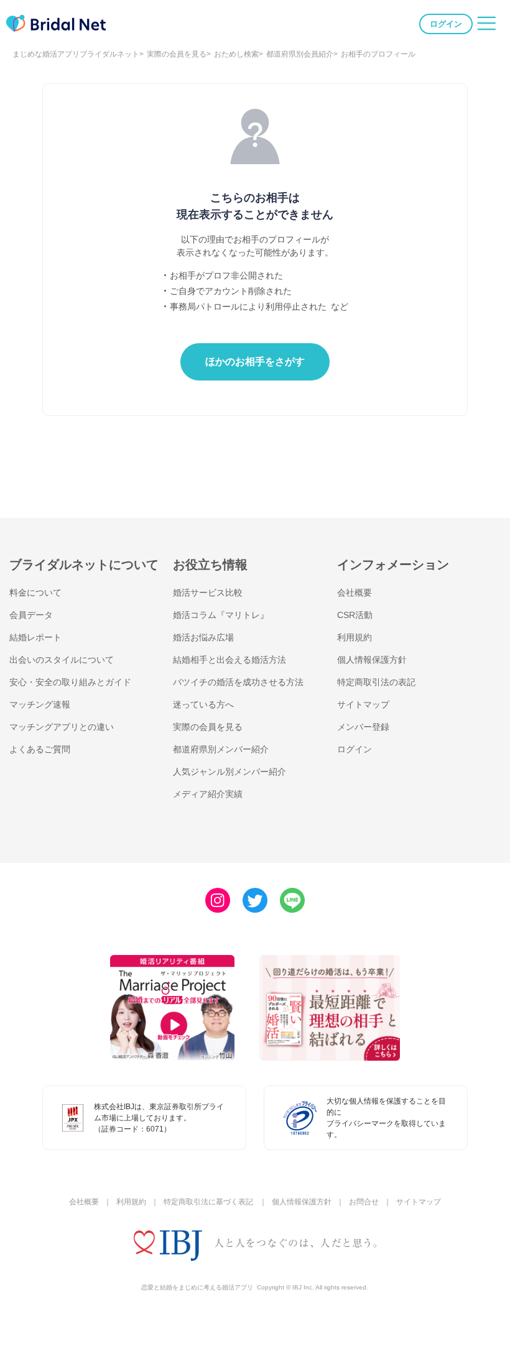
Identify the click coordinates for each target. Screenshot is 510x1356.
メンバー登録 (363, 727)
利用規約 (354, 637)
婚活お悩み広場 (203, 637)
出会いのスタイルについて (61, 660)
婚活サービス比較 (208, 592)
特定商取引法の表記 (376, 682)
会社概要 (354, 592)
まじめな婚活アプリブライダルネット (75, 54)
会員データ (31, 615)
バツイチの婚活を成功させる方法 (238, 682)
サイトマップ (363, 704)
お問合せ (364, 1201)
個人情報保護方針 (372, 660)
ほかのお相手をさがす (255, 361)
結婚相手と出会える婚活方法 (229, 660)
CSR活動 (355, 615)
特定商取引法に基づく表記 (208, 1201)
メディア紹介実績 (208, 794)
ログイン (446, 24)
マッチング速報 (39, 704)
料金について (35, 592)
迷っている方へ (203, 704)
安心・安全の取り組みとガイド (70, 682)
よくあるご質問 (39, 749)
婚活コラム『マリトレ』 (221, 615)
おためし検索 (236, 54)
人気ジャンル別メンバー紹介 (229, 772)
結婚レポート (35, 637)
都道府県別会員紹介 (299, 54)
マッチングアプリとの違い (61, 727)
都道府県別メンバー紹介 (221, 749)
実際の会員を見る (176, 54)
